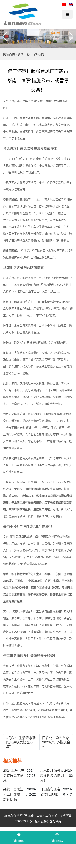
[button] (5, 36)
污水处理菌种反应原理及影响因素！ (52, 775)
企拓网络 (55, 821)
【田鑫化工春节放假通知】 (50, 792)
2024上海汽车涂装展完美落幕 (13, 775)
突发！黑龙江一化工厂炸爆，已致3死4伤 (15, 794)
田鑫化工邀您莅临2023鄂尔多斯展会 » (56, 742)
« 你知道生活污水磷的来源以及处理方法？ (21, 742)
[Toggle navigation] (67, 14)
